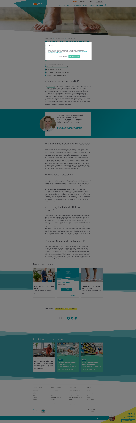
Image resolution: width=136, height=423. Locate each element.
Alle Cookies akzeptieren (74, 56)
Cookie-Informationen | (82, 51)
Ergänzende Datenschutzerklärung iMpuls (55, 52)
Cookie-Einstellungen (63, 56)
